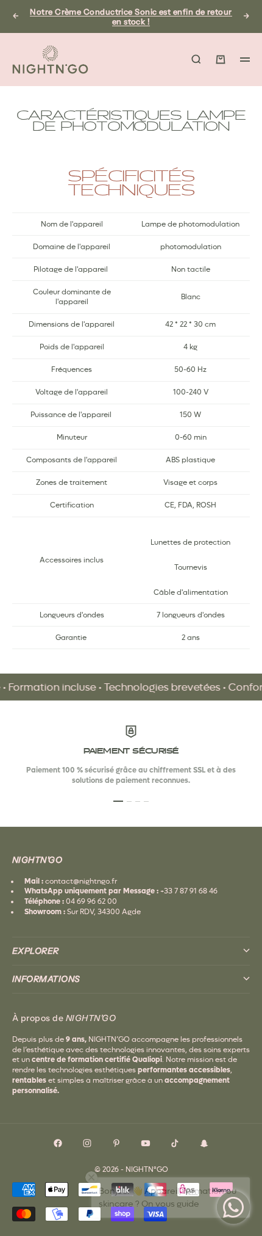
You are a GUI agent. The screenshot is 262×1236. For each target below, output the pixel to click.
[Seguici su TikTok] (175, 1143)
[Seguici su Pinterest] (116, 1143)
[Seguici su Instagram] (87, 1143)
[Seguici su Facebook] (58, 1143)
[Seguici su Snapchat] (204, 1143)
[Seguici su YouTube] (145, 1143)
